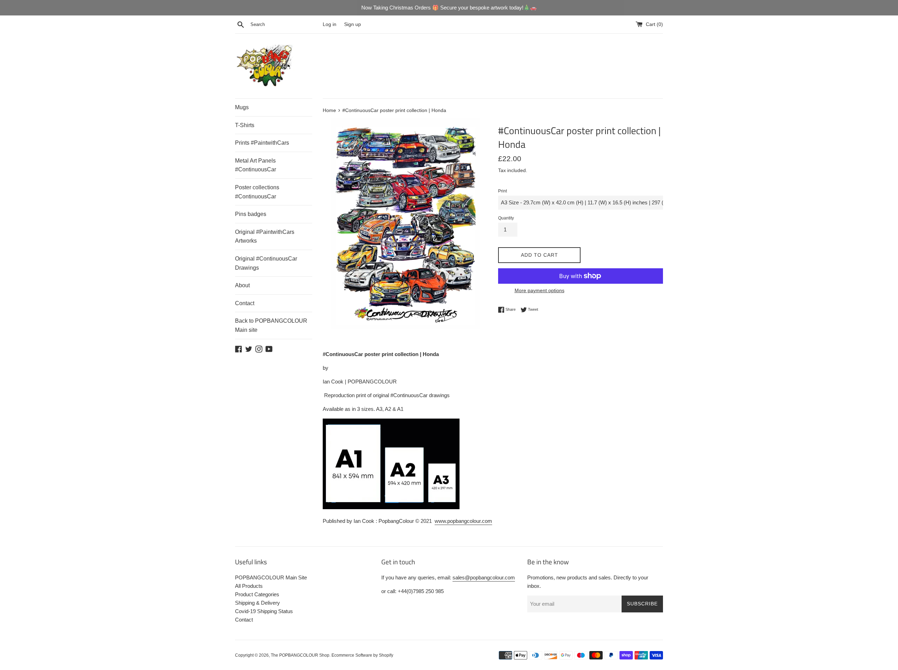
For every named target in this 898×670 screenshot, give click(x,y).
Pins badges (250, 214)
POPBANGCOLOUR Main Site (271, 577)
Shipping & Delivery (257, 603)
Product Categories (257, 594)
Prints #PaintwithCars (262, 143)
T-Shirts (244, 125)
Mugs (242, 107)
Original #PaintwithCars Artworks (264, 236)
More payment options (539, 290)
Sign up (352, 24)
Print (502, 191)
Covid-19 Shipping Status (264, 611)
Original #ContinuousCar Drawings (266, 263)
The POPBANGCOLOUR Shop (300, 655)
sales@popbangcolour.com (484, 577)
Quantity (506, 218)
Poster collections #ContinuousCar (257, 191)
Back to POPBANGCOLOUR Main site (271, 325)
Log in (329, 24)
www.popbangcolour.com (463, 521)
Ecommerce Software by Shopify (362, 655)
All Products (249, 586)
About (242, 285)
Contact (244, 303)
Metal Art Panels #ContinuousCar (255, 165)
